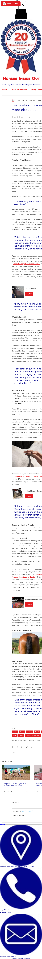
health (37, 732)
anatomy (29, 732)
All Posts (4, 89)
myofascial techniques (33, 735)
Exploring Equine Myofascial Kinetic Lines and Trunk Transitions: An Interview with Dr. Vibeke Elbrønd (15, 785)
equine (15, 732)
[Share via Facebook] (13, 747)
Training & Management (19, 89)
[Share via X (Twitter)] (17, 747)
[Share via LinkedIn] (22, 747)
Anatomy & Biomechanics (19, 740)
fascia (14, 735)
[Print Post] (32, 747)
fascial (21, 735)
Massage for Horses (35, 740)
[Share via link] (27, 747)
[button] (21, 11)
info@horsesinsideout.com (8, 956)
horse (22, 732)
